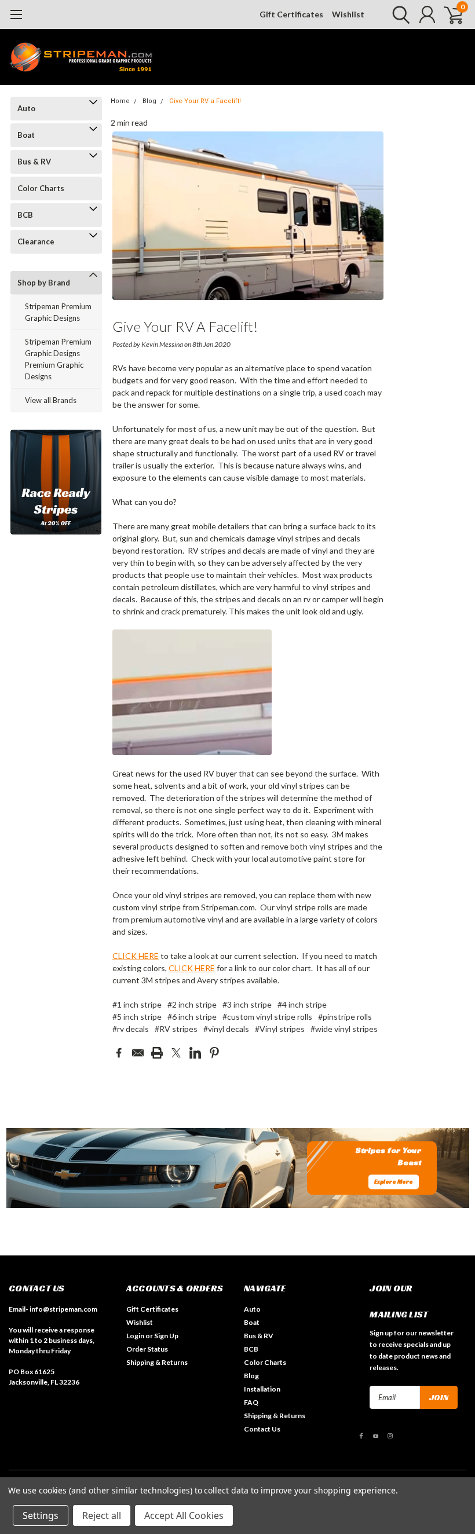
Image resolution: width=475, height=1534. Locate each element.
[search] (398, 14)
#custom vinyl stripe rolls (267, 1017)
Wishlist (348, 14)
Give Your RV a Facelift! (205, 101)
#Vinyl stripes (280, 1029)
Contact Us (262, 1429)
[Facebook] (119, 1053)
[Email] (138, 1053)
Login (135, 1335)
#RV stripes (176, 1029)
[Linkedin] (195, 1053)
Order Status (147, 1349)
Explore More (393, 1181)
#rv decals (130, 1029)
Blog (149, 101)
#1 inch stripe (137, 1004)
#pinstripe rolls (345, 1017)
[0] (449, 14)
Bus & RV (34, 161)
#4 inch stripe (302, 1004)
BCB (25, 214)
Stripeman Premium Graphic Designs (58, 312)
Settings (41, 1515)
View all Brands (50, 400)
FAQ (251, 1402)
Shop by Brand (43, 282)
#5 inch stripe (137, 1017)
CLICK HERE (135, 956)
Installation (262, 1389)
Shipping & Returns (157, 1362)
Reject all (101, 1515)
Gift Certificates (291, 14)
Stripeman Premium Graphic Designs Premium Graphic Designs (58, 359)
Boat (26, 135)
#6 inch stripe (192, 1017)
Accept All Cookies (184, 1515)
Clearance (35, 241)
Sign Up (166, 1335)
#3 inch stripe (247, 1004)
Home (120, 101)
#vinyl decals (226, 1029)
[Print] (157, 1053)
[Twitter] (176, 1053)
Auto (26, 108)
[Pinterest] (214, 1053)
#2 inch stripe (192, 1004)
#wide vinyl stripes (344, 1029)
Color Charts (40, 188)
